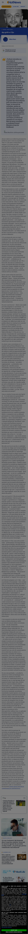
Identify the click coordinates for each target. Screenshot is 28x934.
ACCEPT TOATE (14, 930)
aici (10, 904)
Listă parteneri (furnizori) (6, 927)
